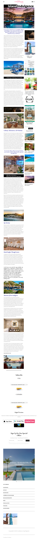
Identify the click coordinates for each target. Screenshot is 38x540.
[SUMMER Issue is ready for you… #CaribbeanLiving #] (26, 69)
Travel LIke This (6, 503)
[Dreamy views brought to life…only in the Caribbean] (26, 71)
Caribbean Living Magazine (8, 495)
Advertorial (5, 487)
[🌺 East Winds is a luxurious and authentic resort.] (31, 71)
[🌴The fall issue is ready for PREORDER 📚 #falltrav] (33, 71)
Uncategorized (6, 508)
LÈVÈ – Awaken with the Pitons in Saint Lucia (29, 152)
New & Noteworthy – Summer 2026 (29, 173)
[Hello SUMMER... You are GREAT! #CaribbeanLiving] (33, 74)
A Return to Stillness (29, 141)
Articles (5, 490)
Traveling (5, 505)
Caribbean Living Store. (30, 50)
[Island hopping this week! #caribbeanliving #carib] (31, 74)
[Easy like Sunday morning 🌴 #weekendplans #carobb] (33, 69)
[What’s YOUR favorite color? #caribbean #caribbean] (28, 74)
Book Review (5, 492)
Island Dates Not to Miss (29, 162)
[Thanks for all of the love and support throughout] (28, 71)
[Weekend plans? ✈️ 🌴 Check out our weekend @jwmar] (31, 69)
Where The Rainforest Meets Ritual (29, 185)
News (4, 500)
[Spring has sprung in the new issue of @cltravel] (28, 69)
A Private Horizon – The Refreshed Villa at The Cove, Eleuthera (19, 463)
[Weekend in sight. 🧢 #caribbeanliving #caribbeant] (26, 74)
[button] (4, 67)
